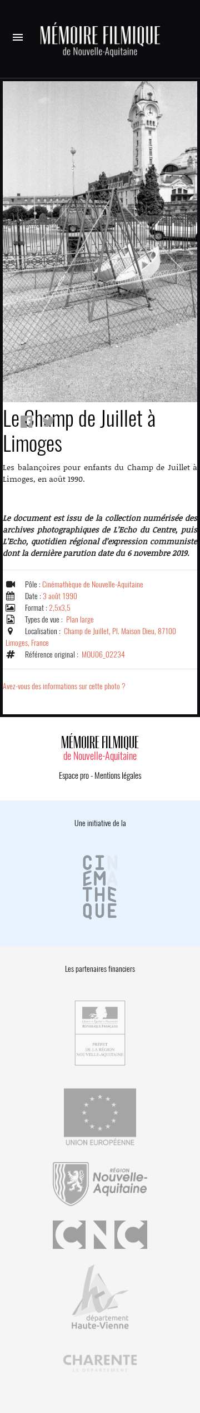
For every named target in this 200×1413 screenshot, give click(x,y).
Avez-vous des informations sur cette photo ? (64, 686)
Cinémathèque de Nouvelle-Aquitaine (92, 584)
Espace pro (74, 775)
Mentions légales (117, 775)
